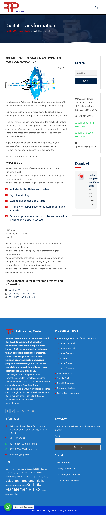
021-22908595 (85, 116)
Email (57, 436)
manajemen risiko (20, 476)
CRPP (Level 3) (67, 368)
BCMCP (63, 358)
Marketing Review (66, 388)
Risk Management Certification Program (76, 338)
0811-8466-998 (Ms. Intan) (22, 297)
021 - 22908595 (18, 438)
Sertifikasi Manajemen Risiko (25, 487)
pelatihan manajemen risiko (25, 480)
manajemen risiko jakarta (39, 477)
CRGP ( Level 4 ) (68, 353)
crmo (44, 473)
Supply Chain (63, 378)
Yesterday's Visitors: (67, 474)
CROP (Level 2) (67, 363)
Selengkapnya (12, 403)
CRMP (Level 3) (67, 348)
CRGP (40, 473)
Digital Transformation (68, 393)
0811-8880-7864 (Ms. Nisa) (22, 293)
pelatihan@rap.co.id (18, 290)
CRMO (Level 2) (67, 343)
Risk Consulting (64, 373)
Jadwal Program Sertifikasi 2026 (91, 180)
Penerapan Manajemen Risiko (15, 485)
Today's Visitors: (65, 468)
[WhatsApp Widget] (8, 507)
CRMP (7, 477)
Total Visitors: (64, 480)
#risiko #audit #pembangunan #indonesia (20, 469)
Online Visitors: (65, 462)
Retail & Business (65, 383)
